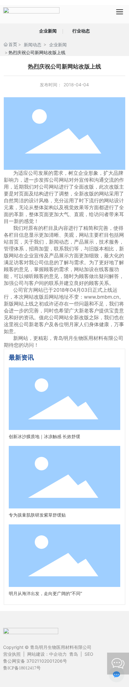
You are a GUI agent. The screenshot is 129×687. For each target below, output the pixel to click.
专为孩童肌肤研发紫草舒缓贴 (37, 515)
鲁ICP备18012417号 (22, 668)
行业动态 (81, 30)
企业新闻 (48, 30)
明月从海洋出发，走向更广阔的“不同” (45, 593)
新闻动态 (32, 44)
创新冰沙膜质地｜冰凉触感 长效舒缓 (44, 436)
